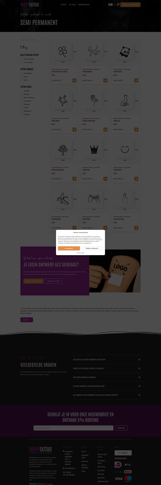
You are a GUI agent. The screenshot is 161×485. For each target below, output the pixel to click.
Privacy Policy (80, 252)
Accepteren (69, 248)
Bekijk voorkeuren (92, 248)
